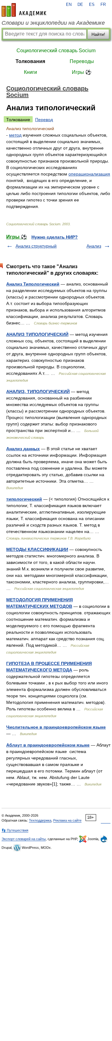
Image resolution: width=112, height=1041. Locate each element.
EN (69, 4)
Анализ (93, 245)
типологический (24, 499)
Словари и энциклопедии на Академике (53, 23)
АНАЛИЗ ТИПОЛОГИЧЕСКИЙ (37, 334)
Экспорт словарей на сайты (24, 839)
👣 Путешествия (15, 830)
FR (103, 4)
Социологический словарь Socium (56, 50)
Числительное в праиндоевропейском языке (56, 727)
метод (15, 135)
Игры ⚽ (81, 72)
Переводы (82, 61)
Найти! (98, 34)
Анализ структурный (36, 245)
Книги (30, 72)
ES (92, 4)
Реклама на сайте (67, 820)
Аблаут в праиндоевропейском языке (48, 745)
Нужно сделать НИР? (54, 237)
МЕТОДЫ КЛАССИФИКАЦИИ (37, 549)
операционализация (89, 173)
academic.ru (24, 10)
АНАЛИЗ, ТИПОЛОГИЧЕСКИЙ (38, 391)
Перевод (44, 119)
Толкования (30, 61)
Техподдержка (40, 820)
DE (80, 4)
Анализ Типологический (32, 283)
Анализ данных (23, 448)
